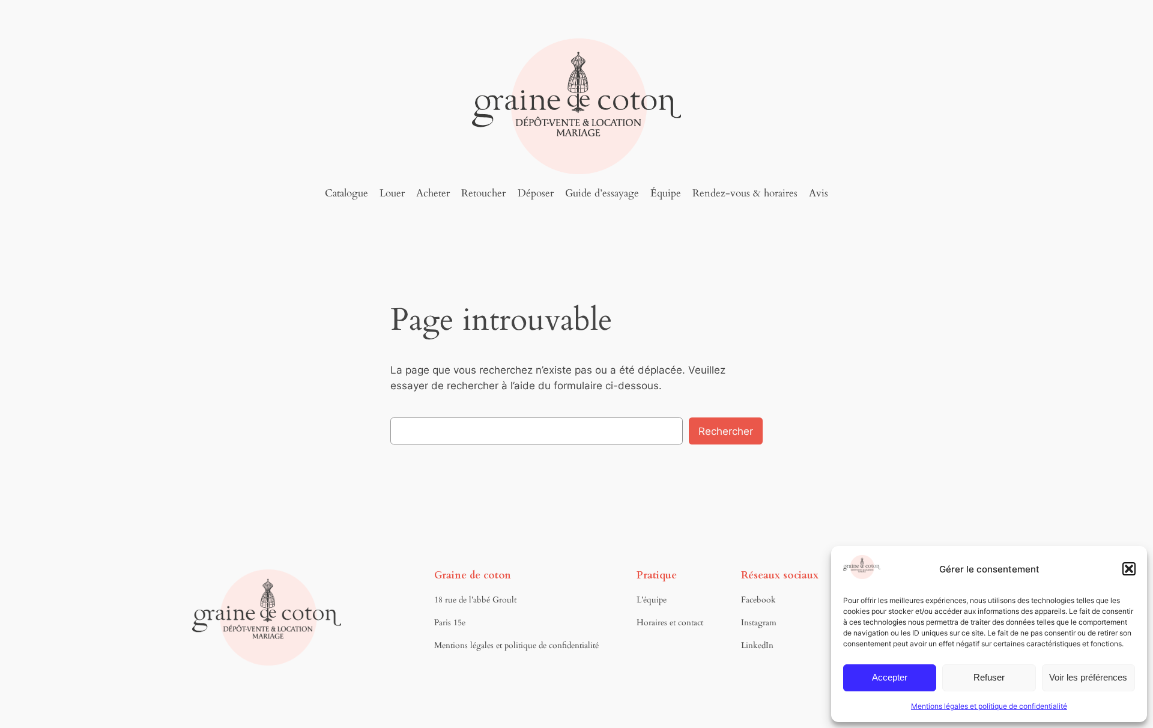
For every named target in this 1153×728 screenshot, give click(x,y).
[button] (1129, 569)
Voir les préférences (1088, 677)
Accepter (889, 677)
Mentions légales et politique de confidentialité (989, 706)
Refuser (989, 677)
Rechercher (725, 431)
